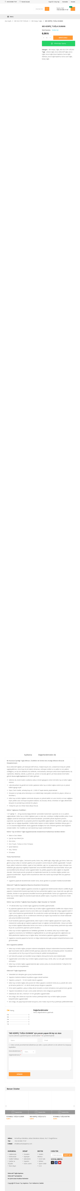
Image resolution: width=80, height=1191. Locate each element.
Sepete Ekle (63, 38)
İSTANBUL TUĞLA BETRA (61, 1116)
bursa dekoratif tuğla (61, 52)
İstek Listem (28, 1164)
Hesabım (26, 1154)
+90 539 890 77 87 (62, 10)
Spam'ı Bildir (42, 1164)
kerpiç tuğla (45, 59)
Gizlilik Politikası (14, 1159)
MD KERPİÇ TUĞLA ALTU (38, 1116)
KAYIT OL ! (67, 1155)
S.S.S (40, 1166)
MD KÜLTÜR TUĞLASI (21, 21)
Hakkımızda (12, 1154)
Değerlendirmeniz (15, 1055)
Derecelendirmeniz (15, 1051)
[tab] (28, 755)
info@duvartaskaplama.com (23, 1144)
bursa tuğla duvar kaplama (54, 54)
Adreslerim (27, 1159)
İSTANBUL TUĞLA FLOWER (15, 1116)
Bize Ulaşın (12, 1166)
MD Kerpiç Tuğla (36, 21)
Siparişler (27, 1156)
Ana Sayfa (8, 21)
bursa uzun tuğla (67, 56)
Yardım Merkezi (40, 1155)
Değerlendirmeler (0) (47, 755)
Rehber (41, 1161)
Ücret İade (42, 1159)
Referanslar (12, 1156)
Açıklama (28, 755)
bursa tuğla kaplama (54, 56)
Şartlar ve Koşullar (11, 1162)
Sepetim (26, 1161)
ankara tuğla (50, 52)
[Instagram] (52, 1162)
